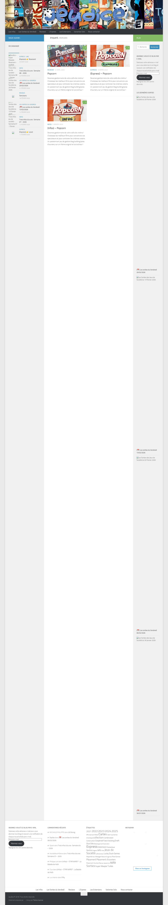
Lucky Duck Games (112, 853)
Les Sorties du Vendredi (27, 32)
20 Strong (71, 832)
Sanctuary (23, 96)
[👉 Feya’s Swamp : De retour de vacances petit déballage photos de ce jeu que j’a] (130, 835)
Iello (99, 850)
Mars (93, 857)
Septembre (107, 863)
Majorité (89, 857)
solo (113, 862)
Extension (102, 847)
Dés (92, 843)
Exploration (106, 844)
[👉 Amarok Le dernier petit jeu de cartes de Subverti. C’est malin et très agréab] (142, 846)
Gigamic (95, 850)
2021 (88, 831)
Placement (91, 859)
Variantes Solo (79, 32)
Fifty (63, 877)
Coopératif (99, 841)
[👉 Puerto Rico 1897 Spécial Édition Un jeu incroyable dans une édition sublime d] (142, 835)
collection (98, 837)
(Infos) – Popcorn (56, 128)
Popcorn (51, 73)
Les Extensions (65, 32)
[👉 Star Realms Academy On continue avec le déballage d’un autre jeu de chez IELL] (154, 858)
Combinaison (108, 838)
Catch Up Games (112, 835)
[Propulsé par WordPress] (24, 900)
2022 (95, 831)
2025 (115, 831)
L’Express (52, 32)
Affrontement (90, 835)
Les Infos (11, 32)
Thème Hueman (38, 900)
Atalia (96, 835)
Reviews (42, 32)
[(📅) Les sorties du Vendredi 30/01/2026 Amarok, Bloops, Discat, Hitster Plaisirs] (130, 858)
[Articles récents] (14, 50)
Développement (98, 844)
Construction (90, 841)
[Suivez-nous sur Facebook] (35, 38)
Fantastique (111, 847)
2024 (108, 831)
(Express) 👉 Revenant (27, 59)
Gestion (89, 850)
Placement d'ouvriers (106, 859)
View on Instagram (142, 868)
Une (27, 56)
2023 (101, 831)
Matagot (98, 857)
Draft (117, 840)
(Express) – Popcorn (101, 73)
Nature (103, 857)
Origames (109, 857)
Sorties (90, 866)
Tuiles (110, 866)
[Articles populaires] (24, 50)
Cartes (103, 834)
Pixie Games (116, 857)
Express (93, 70)
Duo (88, 843)
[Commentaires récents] (35, 50)
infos (49, 124)
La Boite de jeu (99, 854)
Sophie (52, 838)
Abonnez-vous (144, 77)
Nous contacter (94, 32)
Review (101, 863)
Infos (102, 850)
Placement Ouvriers (92, 863)
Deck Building (109, 841)
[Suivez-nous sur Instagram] (39, 38)
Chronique (89, 838)
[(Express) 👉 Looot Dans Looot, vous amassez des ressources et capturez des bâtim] (130, 846)
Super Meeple (101, 866)
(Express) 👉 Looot (26, 132)
